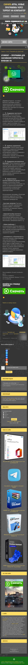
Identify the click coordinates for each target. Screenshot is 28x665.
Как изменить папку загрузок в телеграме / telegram (14, 486)
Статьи (7, 51)
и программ (5, 618)
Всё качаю (6, 417)
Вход (22, 16)
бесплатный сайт (17, 663)
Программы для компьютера (16, 51)
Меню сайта (7, 42)
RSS (25, 13)
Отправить (8, 371)
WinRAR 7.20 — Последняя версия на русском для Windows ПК (14, 511)
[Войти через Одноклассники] (7, 364)
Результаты (10, 421)
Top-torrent (16, 333)
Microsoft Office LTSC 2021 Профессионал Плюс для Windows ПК (14, 462)
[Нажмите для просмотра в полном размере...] (14, 141)
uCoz (23, 663)
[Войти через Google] (7, 362)
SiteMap (16, 661)
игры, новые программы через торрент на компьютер (14, 7)
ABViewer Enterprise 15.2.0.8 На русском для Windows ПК (14, 535)
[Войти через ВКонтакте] (7, 355)
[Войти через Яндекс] (7, 360)
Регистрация (15, 16)
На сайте (5, 398)
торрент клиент (11, 399)
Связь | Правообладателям (8, 661)
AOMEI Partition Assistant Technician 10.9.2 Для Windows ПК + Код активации (14, 566)
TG (5, 635)
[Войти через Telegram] (7, 353)
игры (24, 634)
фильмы (4, 620)
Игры (5, 412)
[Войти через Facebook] (7, 357)
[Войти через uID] (7, 351)
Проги (5, 416)
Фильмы (6, 414)
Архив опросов (17, 421)
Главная (6, 16)
